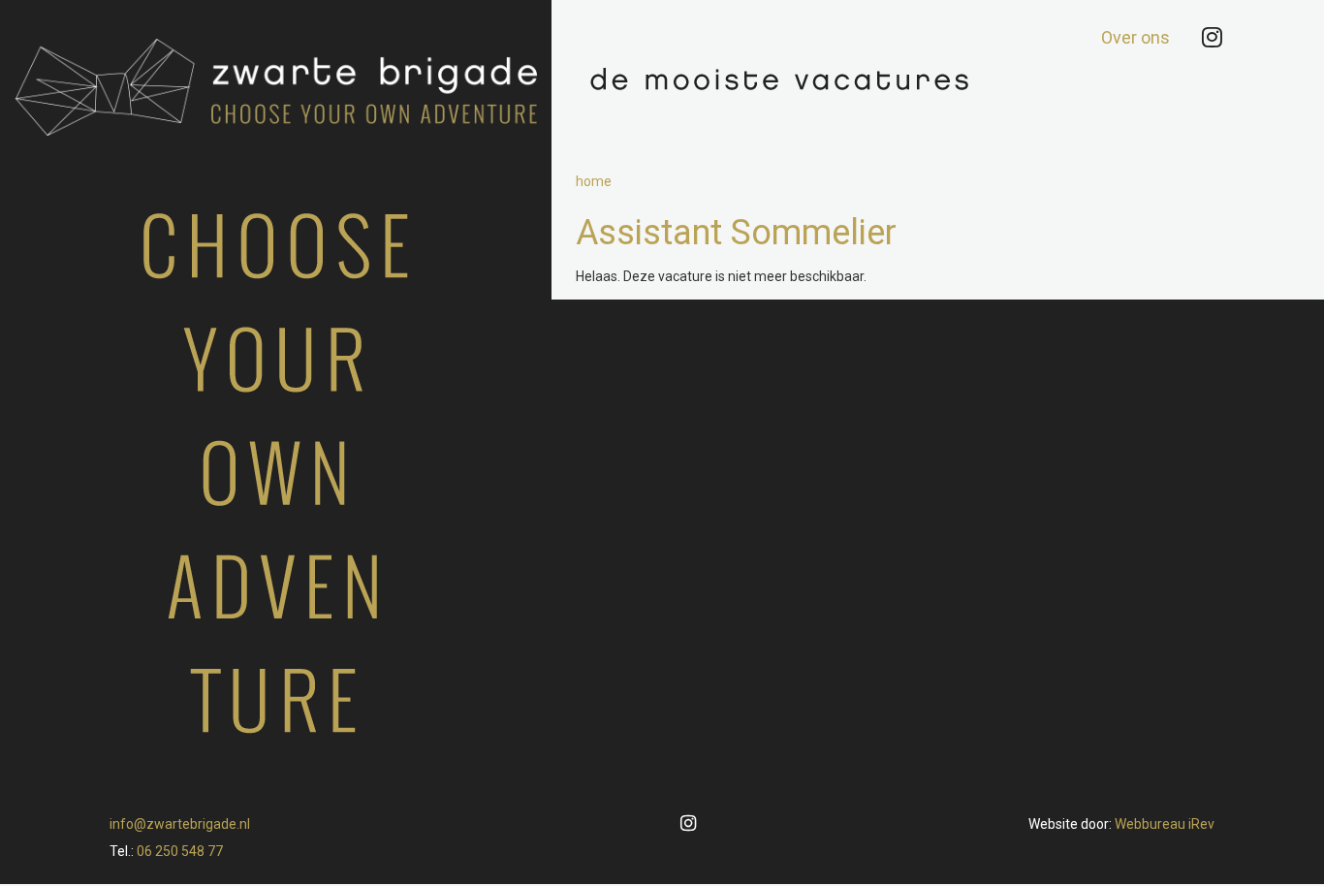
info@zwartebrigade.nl (180, 824)
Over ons (1135, 37)
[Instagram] (1212, 38)
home (594, 181)
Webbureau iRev (1164, 824)
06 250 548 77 (180, 851)
